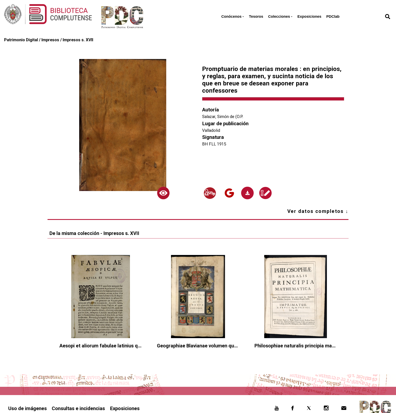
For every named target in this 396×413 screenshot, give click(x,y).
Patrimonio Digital (21, 39)
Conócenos (231, 16)
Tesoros (256, 16)
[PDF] (247, 193)
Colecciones (279, 16)
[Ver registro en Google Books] (229, 193)
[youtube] (276, 409)
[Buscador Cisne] (209, 193)
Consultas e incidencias (78, 408)
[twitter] (308, 409)
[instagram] (326, 409)
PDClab (332, 16)
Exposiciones (309, 16)
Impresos (50, 39)
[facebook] (292, 409)
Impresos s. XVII (78, 39)
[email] (343, 409)
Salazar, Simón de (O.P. (222, 116)
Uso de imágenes (27, 408)
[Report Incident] (265, 193)
